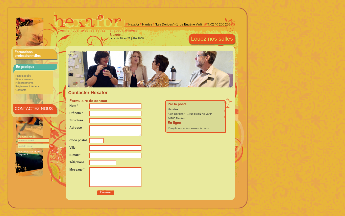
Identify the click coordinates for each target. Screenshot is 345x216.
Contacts (21, 89)
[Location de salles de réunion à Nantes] (212, 44)
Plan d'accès (23, 75)
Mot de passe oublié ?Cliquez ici (31, 153)
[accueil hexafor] (144, 31)
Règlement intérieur (27, 86)
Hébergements (24, 82)
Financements (24, 79)
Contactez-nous (34, 108)
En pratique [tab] (25, 67)
